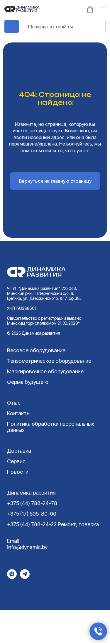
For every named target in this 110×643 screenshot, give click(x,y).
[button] (90, 9)
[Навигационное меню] (102, 10)
